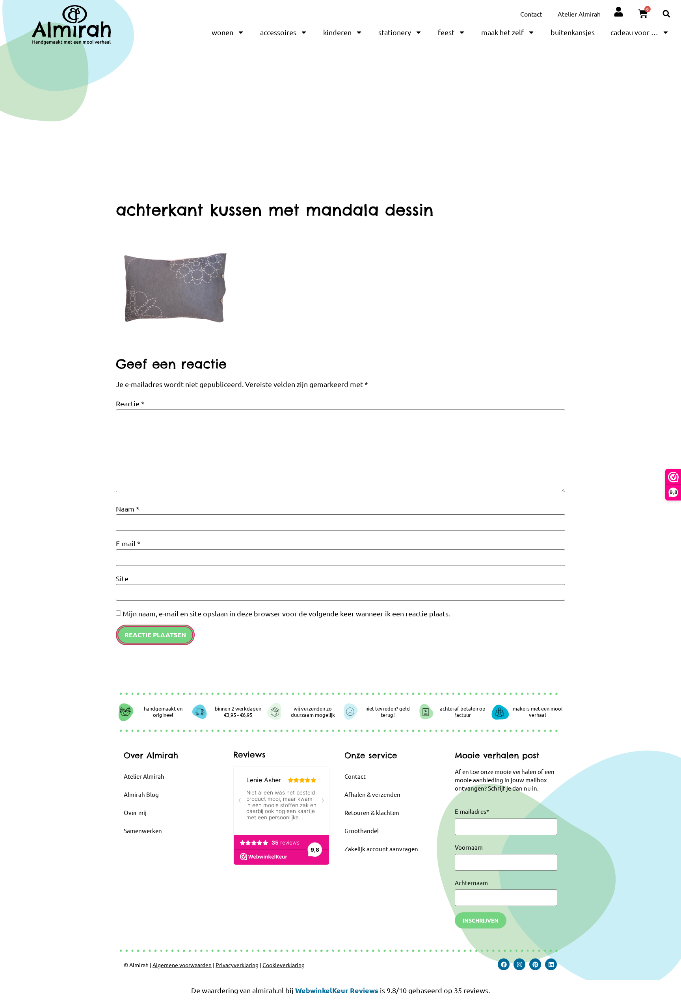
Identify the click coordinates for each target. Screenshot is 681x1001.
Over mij (135, 812)
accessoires (278, 32)
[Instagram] (519, 964)
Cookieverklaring (283, 964)
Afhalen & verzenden (372, 794)
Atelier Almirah (579, 14)
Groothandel (361, 830)
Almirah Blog (141, 794)
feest (446, 32)
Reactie (130, 403)
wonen (222, 32)
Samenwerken (143, 830)
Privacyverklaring (237, 964)
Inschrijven (481, 920)
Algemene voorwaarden (182, 964)
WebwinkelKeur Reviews (336, 990)
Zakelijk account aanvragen (381, 848)
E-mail (128, 543)
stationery (394, 32)
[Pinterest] (535, 964)
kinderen (337, 32)
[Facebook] (504, 964)
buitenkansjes (573, 32)
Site (122, 578)
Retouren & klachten (371, 812)
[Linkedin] (551, 964)
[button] (666, 13)
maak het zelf (502, 32)
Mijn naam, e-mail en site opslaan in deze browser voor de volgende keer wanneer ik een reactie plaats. (286, 613)
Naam (128, 508)
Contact (531, 14)
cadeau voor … (634, 32)
